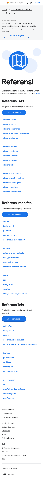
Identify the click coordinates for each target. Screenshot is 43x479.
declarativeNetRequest (13, 340)
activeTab (7, 326)
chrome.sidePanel (11, 156)
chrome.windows (10, 187)
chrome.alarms (9, 124)
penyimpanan (9, 380)
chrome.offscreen (11, 138)
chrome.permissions (12, 192)
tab (4, 384)
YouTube (5, 452)
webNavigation (9, 394)
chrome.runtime (10, 147)
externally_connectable (13, 253)
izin (4, 280)
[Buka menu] (3, 2)
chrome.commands (11, 129)
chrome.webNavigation (13, 178)
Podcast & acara (8, 438)
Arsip (4, 434)
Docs (4, 9)
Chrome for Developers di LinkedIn (14, 455)
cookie (6, 335)
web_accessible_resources (15, 294)
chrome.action (9, 120)
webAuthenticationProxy (14, 389)
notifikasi (7, 362)
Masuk (37, 3)
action (6, 222)
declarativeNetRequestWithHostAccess (20, 344)
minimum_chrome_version (14, 267)
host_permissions (11, 258)
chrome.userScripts (12, 173)
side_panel (8, 284)
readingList (8, 367)
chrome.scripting (10, 151)
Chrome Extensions (21, 9)
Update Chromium (8, 427)
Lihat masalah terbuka (10, 417)
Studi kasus (6, 431)
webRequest (8, 398)
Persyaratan (6, 468)
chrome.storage (10, 160)
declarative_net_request (14, 240)
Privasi (15, 468)
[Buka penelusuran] (26, 2)
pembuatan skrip (10, 371)
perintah (7, 231)
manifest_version (10, 262)
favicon (6, 353)
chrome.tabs (8, 165)
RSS (3, 459)
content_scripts (10, 235)
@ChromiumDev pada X (10, 448)
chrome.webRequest (12, 183)
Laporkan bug (7, 413)
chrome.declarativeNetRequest (17, 133)
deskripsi (7, 248)
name (5, 275)
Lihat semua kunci (15, 214)
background (8, 226)
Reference (11, 13)
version (6, 289)
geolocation (8, 358)
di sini (38, 93)
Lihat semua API (14, 112)
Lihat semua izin (14, 319)
